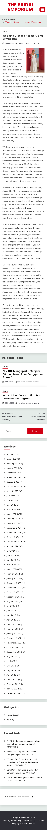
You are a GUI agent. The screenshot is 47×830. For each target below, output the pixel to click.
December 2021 (14, 693)
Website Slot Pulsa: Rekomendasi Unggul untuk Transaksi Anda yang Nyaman (22, 762)
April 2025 (11, 509)
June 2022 (11, 665)
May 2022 (11, 670)
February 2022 (13, 684)
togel (9, 719)
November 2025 (14, 477)
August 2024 (12, 546)
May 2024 (11, 560)
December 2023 (14, 583)
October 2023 (13, 592)
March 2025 (12, 514)
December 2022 (14, 638)
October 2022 (13, 647)
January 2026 (13, 468)
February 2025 (13, 518)
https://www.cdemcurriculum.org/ (18, 796)
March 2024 (12, 569)
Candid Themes (27, 823)
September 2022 (14, 652)
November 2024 (14, 532)
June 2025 (11, 500)
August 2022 (12, 656)
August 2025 (12, 491)
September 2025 (14, 486)
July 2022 (11, 661)
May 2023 (11, 615)
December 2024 (14, 528)
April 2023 (11, 620)
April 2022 (11, 675)
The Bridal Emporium (21, 7)
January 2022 (13, 688)
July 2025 (11, 495)
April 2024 (11, 564)
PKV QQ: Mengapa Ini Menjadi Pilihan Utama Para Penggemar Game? (23, 374)
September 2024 (14, 541)
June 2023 (11, 610)
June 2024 (11, 555)
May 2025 (11, 505)
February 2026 (13, 463)
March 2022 (12, 679)
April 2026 (11, 454)
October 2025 (13, 482)
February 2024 (13, 574)
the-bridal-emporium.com (28, 43)
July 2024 (11, 551)
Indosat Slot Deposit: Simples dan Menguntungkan (21, 397)
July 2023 (11, 606)
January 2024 (13, 578)
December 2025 (14, 472)
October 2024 (13, 537)
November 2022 (14, 642)
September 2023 (14, 597)
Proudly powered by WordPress (18, 820)
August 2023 (12, 601)
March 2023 (12, 624)
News (5, 31)
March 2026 (12, 459)
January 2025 (13, 523)
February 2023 (13, 629)
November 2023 (14, 587)
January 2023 (13, 633)
